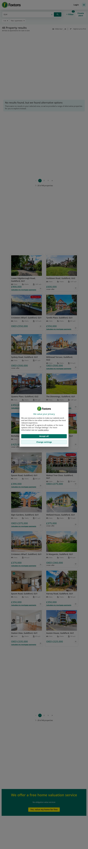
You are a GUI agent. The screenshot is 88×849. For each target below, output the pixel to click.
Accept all (44, 436)
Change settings (44, 442)
